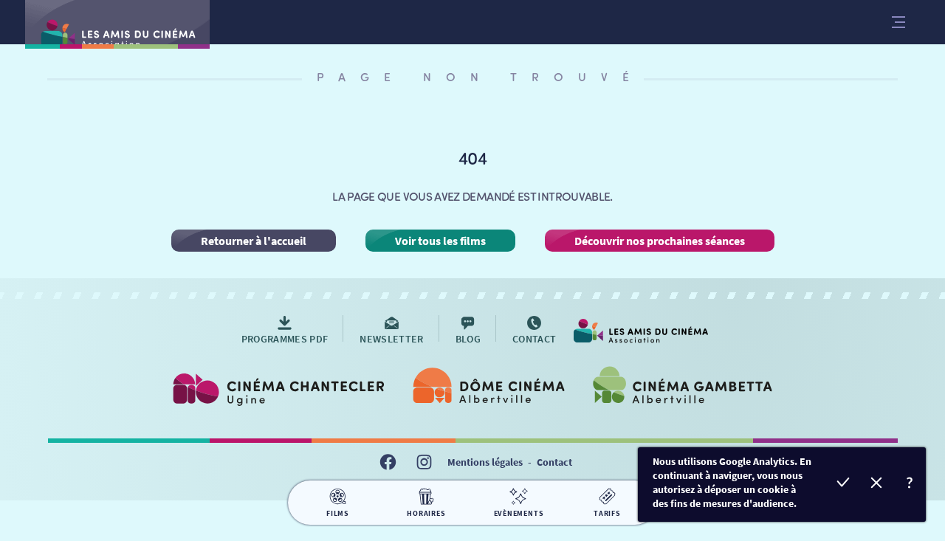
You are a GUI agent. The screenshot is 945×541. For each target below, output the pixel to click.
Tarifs (607, 513)
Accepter (842, 484)
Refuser (876, 484)
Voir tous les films (440, 240)
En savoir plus (909, 484)
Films (337, 513)
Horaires (426, 513)
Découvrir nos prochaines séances (659, 240)
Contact (554, 462)
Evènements (519, 513)
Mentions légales (485, 462)
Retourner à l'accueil (253, 240)
